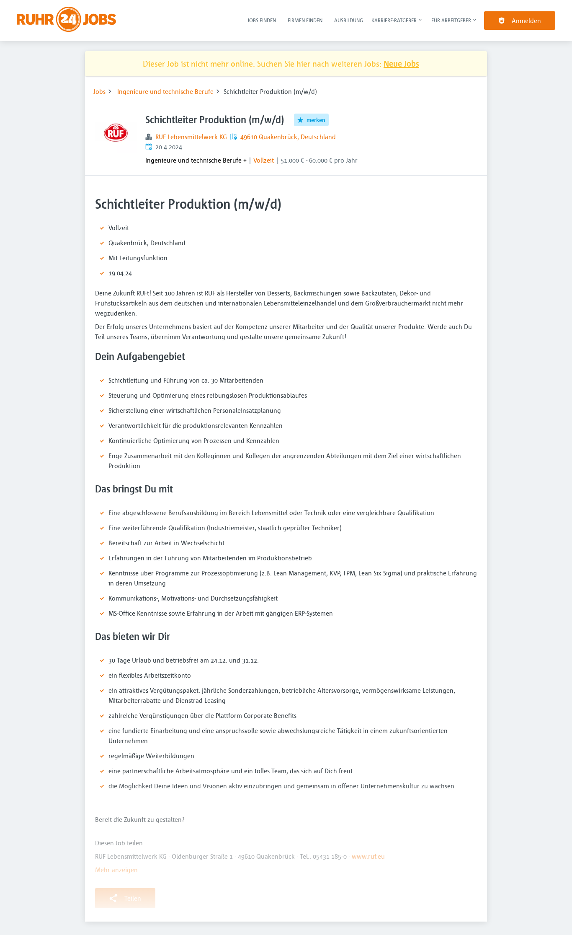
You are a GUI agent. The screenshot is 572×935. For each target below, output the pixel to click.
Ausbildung (348, 20)
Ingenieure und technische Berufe (165, 91)
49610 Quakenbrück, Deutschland (288, 136)
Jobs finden (261, 20)
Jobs (99, 91)
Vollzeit (263, 160)
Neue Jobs (401, 63)
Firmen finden (305, 20)
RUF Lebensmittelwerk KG (191, 136)
